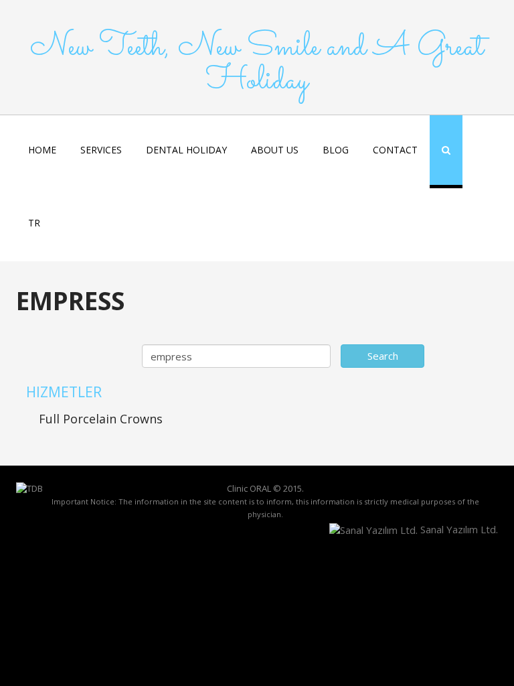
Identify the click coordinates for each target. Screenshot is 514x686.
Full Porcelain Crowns (101, 419)
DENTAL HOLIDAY (186, 149)
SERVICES (101, 149)
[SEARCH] (446, 151)
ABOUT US (274, 149)
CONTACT (395, 149)
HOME (42, 149)
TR (34, 222)
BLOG (336, 149)
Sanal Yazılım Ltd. (458, 529)
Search (382, 355)
